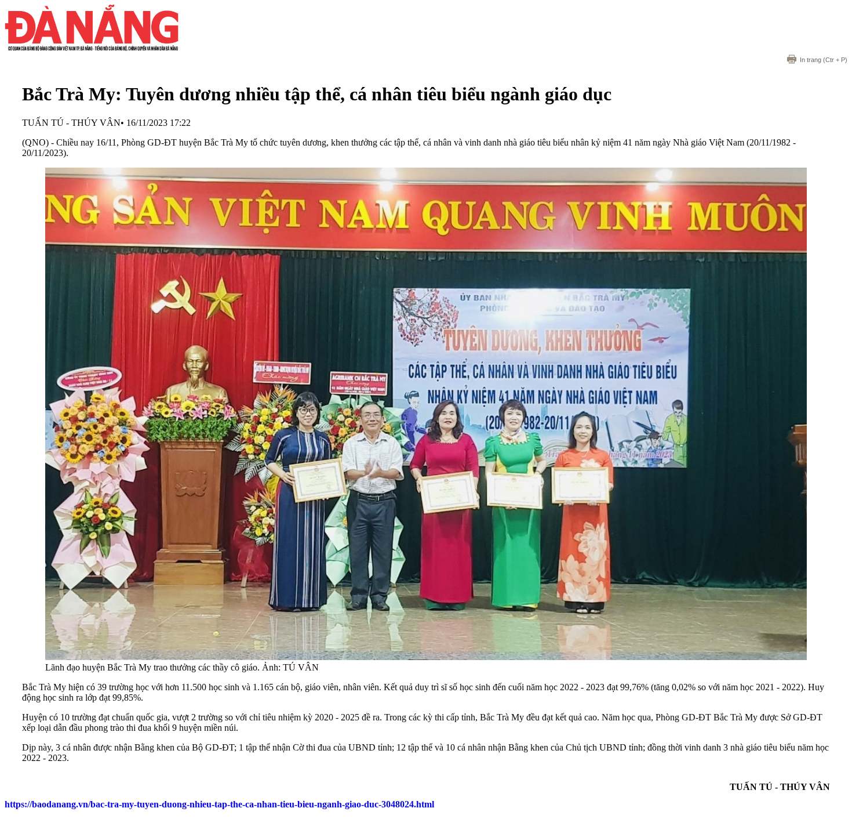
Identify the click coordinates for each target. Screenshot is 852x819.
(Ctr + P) (823, 59)
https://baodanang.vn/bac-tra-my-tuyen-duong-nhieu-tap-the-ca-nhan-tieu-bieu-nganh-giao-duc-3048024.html (219, 804)
